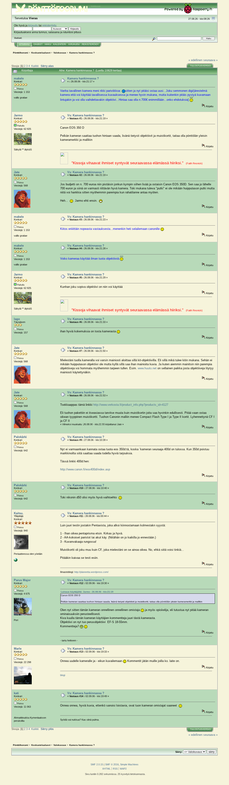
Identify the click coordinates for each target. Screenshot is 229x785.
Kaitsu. (18, 513)
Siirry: (178, 752)
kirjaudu (33, 25)
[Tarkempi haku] (154, 38)
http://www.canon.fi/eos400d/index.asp (85, 469)
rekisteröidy (49, 25)
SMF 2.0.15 (97, 764)
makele (19, 78)
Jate (16, 172)
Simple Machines (129, 764)
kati (16, 693)
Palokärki (20, 437)
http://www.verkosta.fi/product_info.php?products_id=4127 (130, 404)
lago (17, 319)
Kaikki (35, 65)
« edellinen (195, 60)
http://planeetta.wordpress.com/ (91, 572)
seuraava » (210, 60)
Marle (17, 648)
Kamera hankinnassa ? (83, 78)
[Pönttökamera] (15, 560)
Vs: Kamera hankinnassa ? (85, 115)
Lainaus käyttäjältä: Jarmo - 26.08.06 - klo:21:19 (87, 592)
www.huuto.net (147, 368)
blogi (62, 675)
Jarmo (18, 115)
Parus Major (22, 580)
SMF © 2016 (112, 764)
